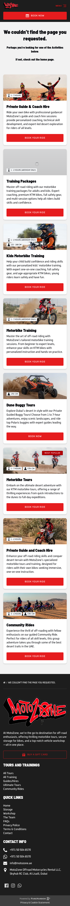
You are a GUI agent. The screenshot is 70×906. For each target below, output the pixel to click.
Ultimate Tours (12, 785)
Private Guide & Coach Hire (28, 106)
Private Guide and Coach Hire (30, 550)
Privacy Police (11, 825)
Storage (8, 809)
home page (47, 59)
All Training (10, 777)
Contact (8, 833)
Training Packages (21, 181)
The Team (9, 817)
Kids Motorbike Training (25, 255)
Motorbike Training (21, 330)
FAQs (6, 821)
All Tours (8, 773)
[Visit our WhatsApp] (19, 886)
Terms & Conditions (14, 829)
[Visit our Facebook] (6, 886)
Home (6, 805)
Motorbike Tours (19, 479)
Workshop (9, 813)
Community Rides (20, 624)
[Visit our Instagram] (13, 886)
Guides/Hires (11, 781)
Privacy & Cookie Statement (35, 903)
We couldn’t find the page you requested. (32, 683)
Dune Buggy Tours (21, 405)
